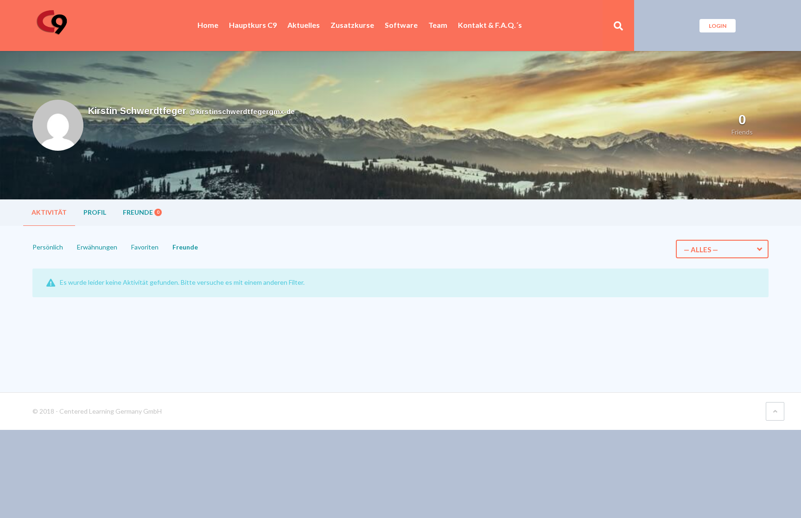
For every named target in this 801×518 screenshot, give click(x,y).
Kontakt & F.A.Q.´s (490, 25)
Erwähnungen (97, 247)
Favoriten (145, 247)
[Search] (618, 25)
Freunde (141, 212)
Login (717, 25)
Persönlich (47, 247)
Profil (94, 212)
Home (207, 25)
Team (437, 25)
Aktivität (49, 212)
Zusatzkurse (352, 25)
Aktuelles (303, 25)
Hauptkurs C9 (253, 25)
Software (401, 25)
